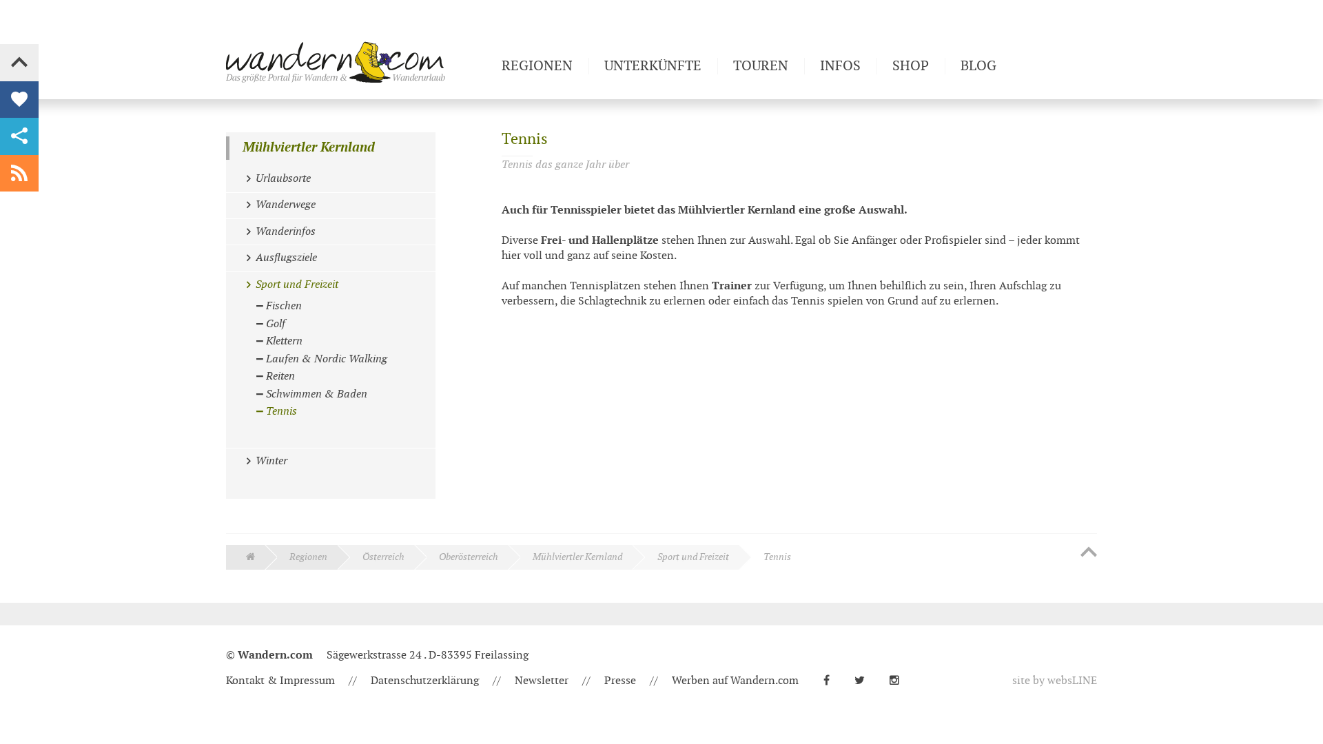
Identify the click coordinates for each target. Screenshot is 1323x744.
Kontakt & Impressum (280, 681)
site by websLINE (1054, 681)
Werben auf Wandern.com (735, 681)
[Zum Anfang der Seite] (1088, 553)
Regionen (308, 557)
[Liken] (19, 99)
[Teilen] (19, 136)
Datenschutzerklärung (425, 681)
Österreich (383, 557)
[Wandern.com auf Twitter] (865, 681)
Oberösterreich (468, 557)
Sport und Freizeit (693, 557)
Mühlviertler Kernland (309, 148)
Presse (620, 681)
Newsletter (541, 681)
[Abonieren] (19, 173)
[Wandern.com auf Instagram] (900, 681)
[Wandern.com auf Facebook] (832, 681)
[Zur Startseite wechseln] (358, 62)
